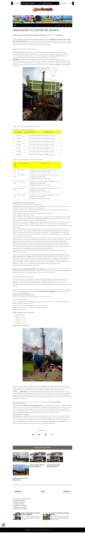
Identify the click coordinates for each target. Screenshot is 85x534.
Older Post (67, 491)
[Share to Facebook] (52, 434)
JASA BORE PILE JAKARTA (19, 500)
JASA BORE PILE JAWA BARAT (20, 507)
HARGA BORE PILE (50, 35)
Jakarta (24, 41)
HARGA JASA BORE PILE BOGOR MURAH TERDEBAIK (30, 513)
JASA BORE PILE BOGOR (19, 502)
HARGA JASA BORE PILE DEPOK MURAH (49, 3)
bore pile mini (56, 402)
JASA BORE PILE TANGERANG (20, 505)
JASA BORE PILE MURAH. (37, 530)
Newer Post (18, 491)
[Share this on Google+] (39, 434)
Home (42, 491)
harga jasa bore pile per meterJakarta (54, 421)
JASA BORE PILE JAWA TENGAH (20, 509)
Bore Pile (16, 59)
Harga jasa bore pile (36, 222)
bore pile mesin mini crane (33, 405)
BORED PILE (48, 530)
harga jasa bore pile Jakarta (42, 218)
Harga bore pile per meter (22, 206)
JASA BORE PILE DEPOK (18, 504)
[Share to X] (33, 434)
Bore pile (23, 391)
